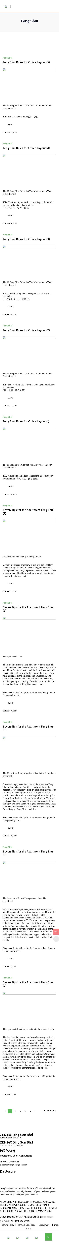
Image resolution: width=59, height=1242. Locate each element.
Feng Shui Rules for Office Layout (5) (26, 62)
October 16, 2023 (9, 223)
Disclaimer (44, 1225)
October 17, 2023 (9, 132)
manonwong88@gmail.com (14, 1165)
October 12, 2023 (9, 592)
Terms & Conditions (26, 1225)
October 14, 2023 (9, 406)
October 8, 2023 (9, 967)
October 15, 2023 (9, 315)
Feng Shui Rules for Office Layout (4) (26, 148)
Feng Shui (7, 58)
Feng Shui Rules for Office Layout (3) (26, 239)
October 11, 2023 (9, 711)
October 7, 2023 (9, 1094)
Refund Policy (8, 1225)
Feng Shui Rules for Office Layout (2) (26, 330)
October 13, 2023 (9, 494)
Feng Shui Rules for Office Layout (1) (26, 421)
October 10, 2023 (9, 836)
